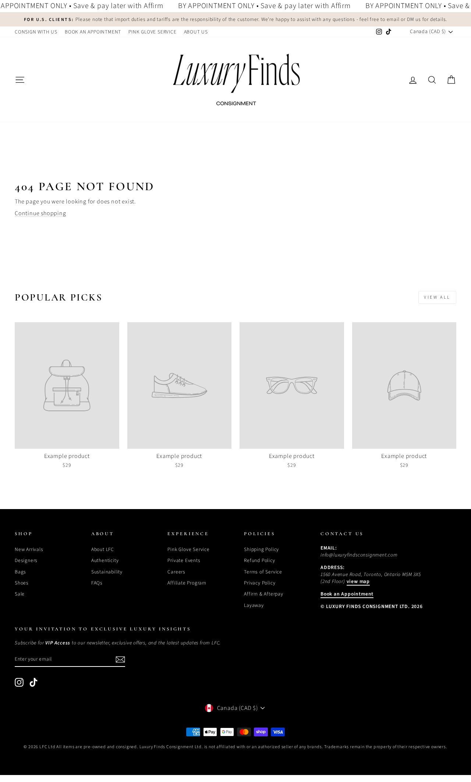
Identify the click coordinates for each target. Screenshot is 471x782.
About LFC (102, 549)
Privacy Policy (259, 582)
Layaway (254, 605)
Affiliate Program (186, 582)
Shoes (22, 582)
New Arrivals (29, 549)
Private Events (183, 560)
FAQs (97, 582)
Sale (20, 593)
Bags (20, 571)
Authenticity (105, 560)
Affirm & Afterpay (263, 593)
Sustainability (107, 571)
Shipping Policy (261, 549)
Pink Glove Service (188, 549)
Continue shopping (40, 213)
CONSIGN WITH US (36, 31)
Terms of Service (263, 571)
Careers (176, 571)
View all (437, 297)
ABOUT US (196, 31)
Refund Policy (259, 560)
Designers (26, 560)
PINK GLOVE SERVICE (152, 31)
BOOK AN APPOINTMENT (93, 31)
